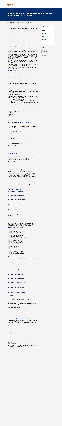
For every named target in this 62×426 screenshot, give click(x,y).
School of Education (19, 22)
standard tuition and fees (20, 83)
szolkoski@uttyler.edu (15, 46)
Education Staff (44, 39)
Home (8, 22)
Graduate (24, 22)
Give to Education (44, 33)
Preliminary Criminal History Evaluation (21, 178)
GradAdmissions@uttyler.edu (17, 131)
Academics (10, 22)
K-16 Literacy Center (45, 42)
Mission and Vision (44, 30)
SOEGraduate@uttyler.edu (12, 325)
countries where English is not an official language (25, 110)
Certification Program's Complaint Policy (16, 346)
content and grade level (15, 143)
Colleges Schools (15, 22)
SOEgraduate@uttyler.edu (12, 343)
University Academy (45, 36)
